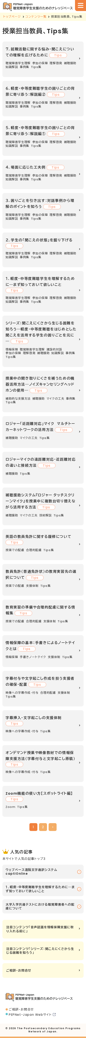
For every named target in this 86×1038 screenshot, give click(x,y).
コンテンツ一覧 (35, 17)
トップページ (12, 17)
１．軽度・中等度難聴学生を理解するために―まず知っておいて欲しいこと (40, 889)
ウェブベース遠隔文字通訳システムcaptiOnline (31, 872)
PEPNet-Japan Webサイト (30, 1015)
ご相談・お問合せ (18, 970)
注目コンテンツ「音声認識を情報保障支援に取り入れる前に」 (40, 929)
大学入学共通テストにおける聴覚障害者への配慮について (40, 906)
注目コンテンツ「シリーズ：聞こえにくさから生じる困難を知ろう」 (40, 951)
